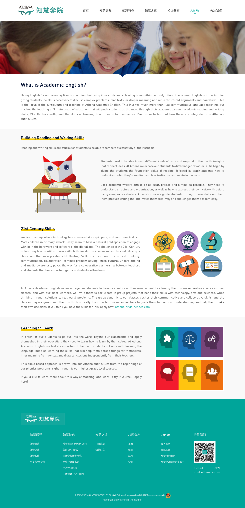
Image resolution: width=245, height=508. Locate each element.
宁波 (130, 461)
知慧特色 (128, 10)
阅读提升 (34, 449)
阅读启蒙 (34, 443)
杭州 (130, 455)
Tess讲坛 (100, 443)
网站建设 (138, 500)
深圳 (130, 449)
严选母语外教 (70, 467)
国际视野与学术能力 (73, 473)
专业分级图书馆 (71, 461)
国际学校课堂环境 (72, 455)
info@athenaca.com (207, 471)
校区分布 (134, 435)
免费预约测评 (168, 455)
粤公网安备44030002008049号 (152, 495)
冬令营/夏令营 (37, 461)
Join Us (165, 435)
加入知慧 (165, 443)
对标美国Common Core (75, 443)
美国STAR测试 (70, 449)
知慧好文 (100, 449)
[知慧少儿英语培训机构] (40, 10)
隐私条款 (165, 449)
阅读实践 (34, 455)
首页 (86, 10)
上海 (130, 443)
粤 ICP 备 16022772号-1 (128, 495)
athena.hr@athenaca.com (132, 307)
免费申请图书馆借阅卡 (172, 461)
